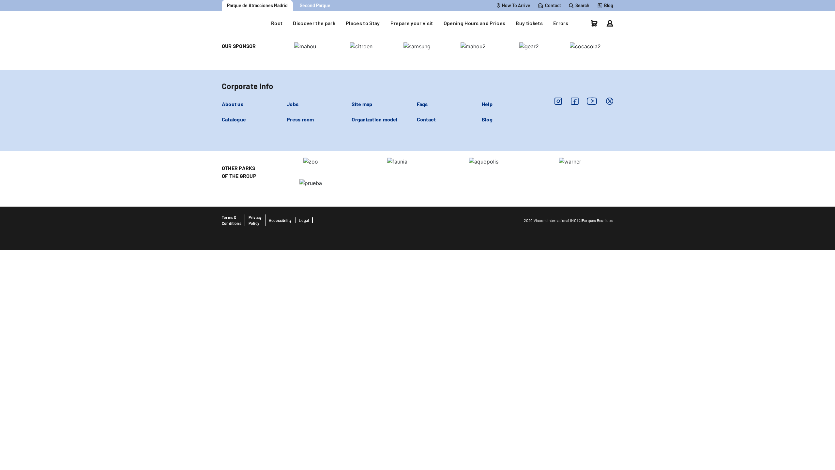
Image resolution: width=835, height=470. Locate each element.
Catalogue (234, 119)
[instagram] (558, 101)
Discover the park (314, 23)
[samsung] (417, 45)
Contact (426, 119)
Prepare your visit (411, 23)
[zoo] (310, 161)
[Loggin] (610, 23)
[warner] (570, 161)
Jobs (292, 104)
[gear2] (529, 45)
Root (276, 23)
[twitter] (609, 101)
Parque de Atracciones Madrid (257, 5)
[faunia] (473, 45)
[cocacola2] (585, 45)
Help (487, 104)
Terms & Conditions (231, 220)
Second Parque (315, 5)
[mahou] (305, 45)
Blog (487, 119)
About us (232, 104)
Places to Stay (363, 23)
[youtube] (592, 101)
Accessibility (280, 220)
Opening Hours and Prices (475, 23)
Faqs (422, 104)
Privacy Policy (255, 220)
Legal (304, 220)
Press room (300, 119)
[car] (594, 23)
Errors (560, 23)
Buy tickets (529, 23)
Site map (362, 104)
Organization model (374, 119)
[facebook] (574, 101)
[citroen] (361, 45)
